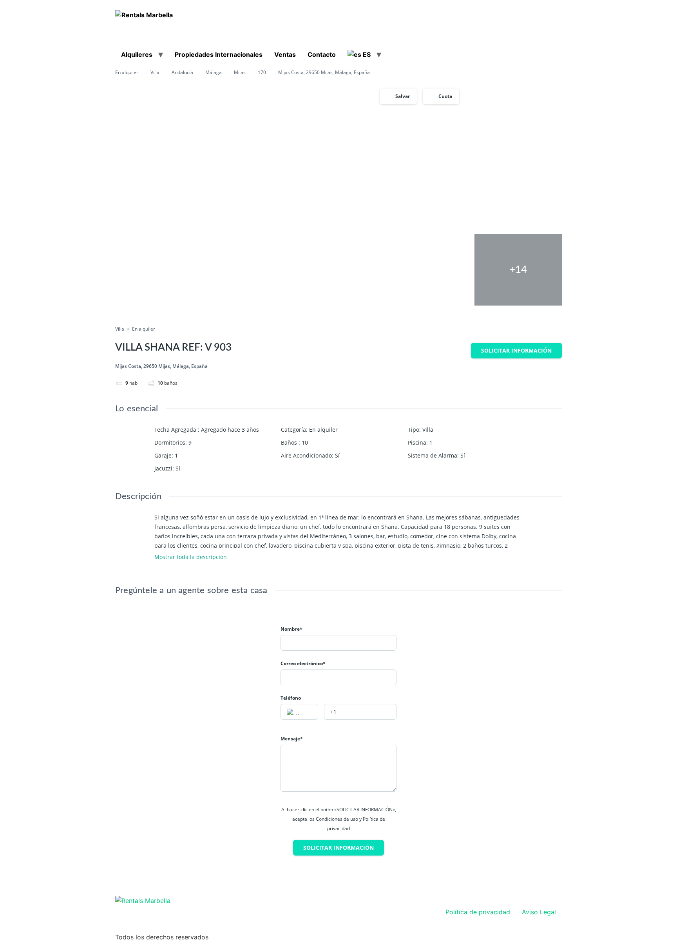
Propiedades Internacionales (218, 54)
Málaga (213, 72)
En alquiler (126, 72)
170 (262, 72)
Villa (154, 72)
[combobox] (299, 712)
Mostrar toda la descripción (191, 557)
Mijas (240, 72)
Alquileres (136, 54)
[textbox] (299, 712)
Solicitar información (516, 350)
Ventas (285, 54)
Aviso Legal (539, 912)
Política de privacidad (477, 912)
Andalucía (182, 72)
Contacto (322, 54)
